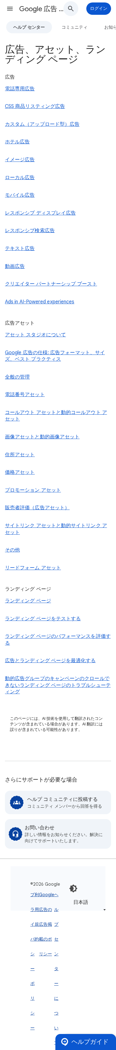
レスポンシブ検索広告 (30, 231)
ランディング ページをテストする (43, 619)
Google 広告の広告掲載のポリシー (46, 924)
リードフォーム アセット (33, 568)
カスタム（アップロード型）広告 (42, 124)
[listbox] (88, 906)
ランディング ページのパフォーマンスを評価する (58, 639)
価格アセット (20, 472)
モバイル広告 (20, 195)
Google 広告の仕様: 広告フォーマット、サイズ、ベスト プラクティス (55, 356)
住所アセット (20, 455)
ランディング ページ (28, 601)
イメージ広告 (20, 160)
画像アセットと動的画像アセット (42, 437)
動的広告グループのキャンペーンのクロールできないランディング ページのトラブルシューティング (58, 685)
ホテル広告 (17, 142)
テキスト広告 (20, 248)
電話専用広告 (20, 89)
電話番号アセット (25, 395)
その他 (12, 550)
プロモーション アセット (33, 490)
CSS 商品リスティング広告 (35, 106)
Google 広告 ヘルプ (44, 9)
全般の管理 (17, 377)
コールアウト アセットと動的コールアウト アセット (56, 415)
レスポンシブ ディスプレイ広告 (40, 213)
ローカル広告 (20, 177)
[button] (9, 8)
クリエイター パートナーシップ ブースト (51, 284)
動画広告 (15, 266)
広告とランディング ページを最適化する (50, 661)
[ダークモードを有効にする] (73, 888)
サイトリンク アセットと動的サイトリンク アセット (56, 529)
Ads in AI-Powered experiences (39, 302)
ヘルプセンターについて (56, 968)
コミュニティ (75, 27)
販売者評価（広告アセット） (37, 508)
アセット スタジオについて (35, 335)
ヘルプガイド (90, 1042)
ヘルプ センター (29, 27)
